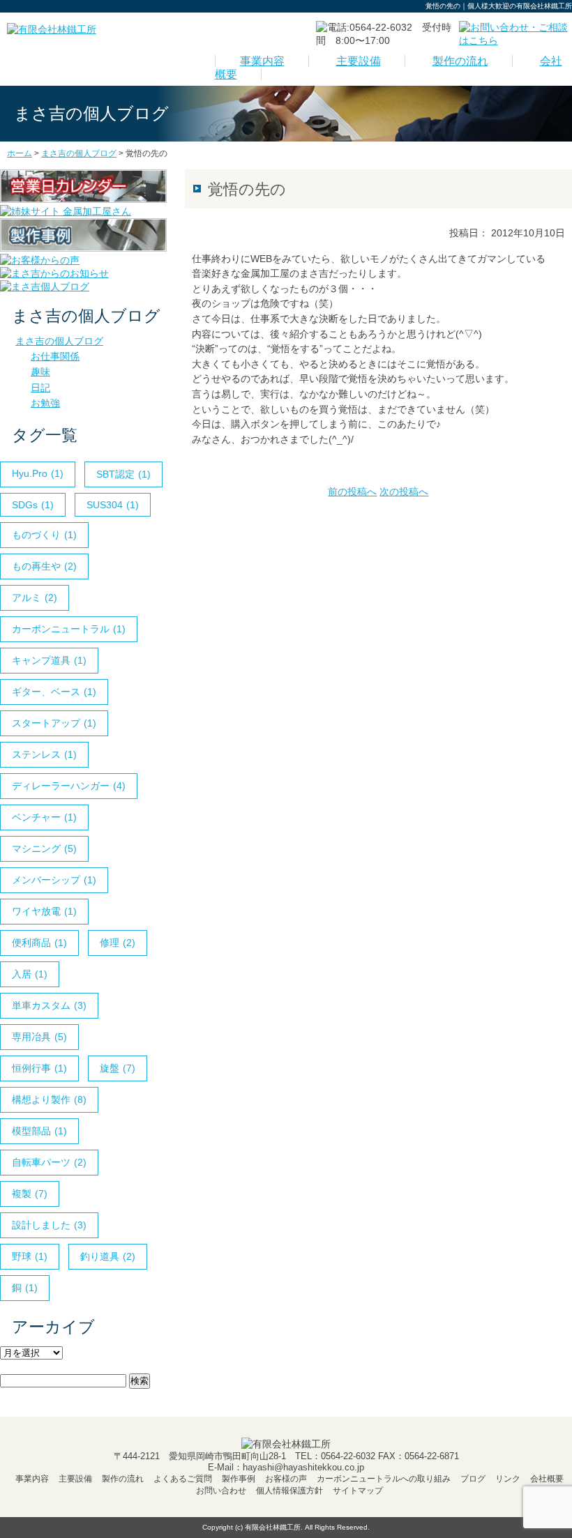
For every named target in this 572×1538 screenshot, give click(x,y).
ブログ (473, 1479)
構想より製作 (49, 1099)
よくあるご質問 (182, 1479)
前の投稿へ (352, 491)
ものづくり (44, 534)
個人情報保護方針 (289, 1490)
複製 (29, 1193)
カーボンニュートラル (69, 628)
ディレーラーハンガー (69, 785)
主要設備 (358, 61)
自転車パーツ (49, 1162)
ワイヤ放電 (44, 911)
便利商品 (39, 942)
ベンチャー (44, 817)
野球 (29, 1256)
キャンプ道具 (49, 660)
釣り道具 (107, 1256)
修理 (117, 942)
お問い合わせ (221, 1490)
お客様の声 (286, 1479)
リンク (507, 1479)
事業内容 (262, 61)
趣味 (40, 371)
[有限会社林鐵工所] (51, 29)
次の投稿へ (403, 491)
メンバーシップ (54, 879)
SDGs (33, 504)
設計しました (49, 1225)
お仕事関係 (55, 356)
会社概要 (547, 1479)
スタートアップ (54, 723)
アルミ (34, 597)
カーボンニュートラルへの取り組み (384, 1479)
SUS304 (112, 504)
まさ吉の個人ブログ (59, 341)
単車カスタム (49, 1005)
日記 (40, 387)
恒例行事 (39, 1068)
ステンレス (44, 754)
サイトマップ (358, 1490)
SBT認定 (123, 474)
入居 (29, 974)
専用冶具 (39, 1036)
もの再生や (44, 566)
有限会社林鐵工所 (273, 1527)
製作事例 (238, 1479)
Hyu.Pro (37, 473)
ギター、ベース (54, 691)
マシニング (44, 848)
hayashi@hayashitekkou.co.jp (303, 1467)
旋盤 (117, 1068)
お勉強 (45, 403)
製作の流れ (460, 61)
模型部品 (39, 1130)
